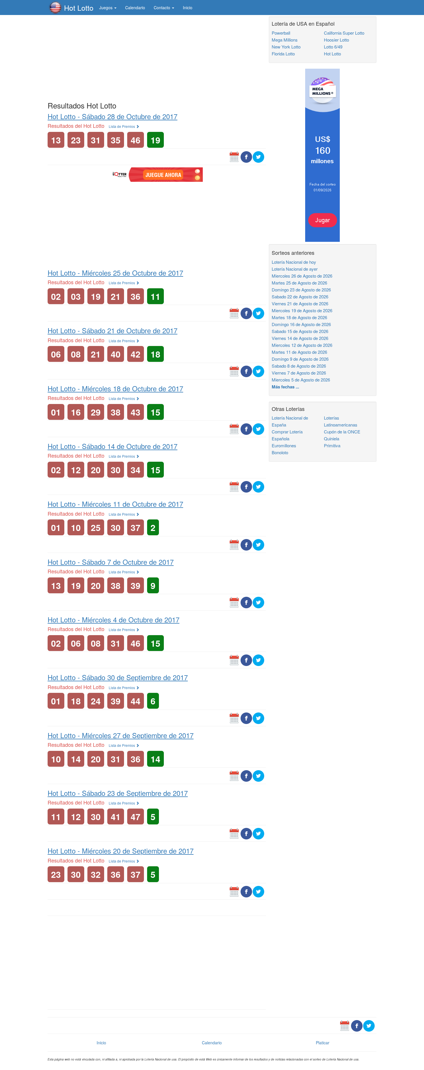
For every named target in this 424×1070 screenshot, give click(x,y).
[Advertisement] (157, 56)
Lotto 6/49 (333, 47)
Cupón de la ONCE (342, 432)
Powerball (281, 33)
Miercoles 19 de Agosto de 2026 (302, 310)
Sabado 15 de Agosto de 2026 (300, 331)
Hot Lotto (78, 7)
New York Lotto (286, 47)
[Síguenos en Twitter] (258, 156)
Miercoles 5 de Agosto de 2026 (301, 380)
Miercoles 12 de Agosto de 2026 (302, 345)
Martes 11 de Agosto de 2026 (299, 352)
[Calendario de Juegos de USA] (234, 156)
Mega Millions (285, 40)
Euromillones (284, 445)
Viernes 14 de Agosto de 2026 (300, 338)
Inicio (187, 7)
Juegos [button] (106, 7)
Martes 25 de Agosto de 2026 (299, 283)
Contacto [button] (162, 7)
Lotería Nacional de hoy (294, 262)
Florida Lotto (283, 53)
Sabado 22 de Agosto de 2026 (300, 296)
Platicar (322, 1042)
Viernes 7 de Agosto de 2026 (299, 373)
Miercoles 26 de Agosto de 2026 (302, 276)
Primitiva (332, 445)
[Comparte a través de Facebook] (246, 156)
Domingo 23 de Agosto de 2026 (301, 290)
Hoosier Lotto (336, 40)
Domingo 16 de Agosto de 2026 (301, 324)
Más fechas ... (285, 387)
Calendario (135, 7)
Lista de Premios (122, 126)
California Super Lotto (344, 33)
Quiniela (331, 438)
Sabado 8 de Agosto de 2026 (299, 366)
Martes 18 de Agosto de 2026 (299, 317)
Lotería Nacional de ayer (295, 269)
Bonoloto (280, 452)
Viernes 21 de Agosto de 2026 (300, 303)
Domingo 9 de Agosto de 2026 (300, 359)
